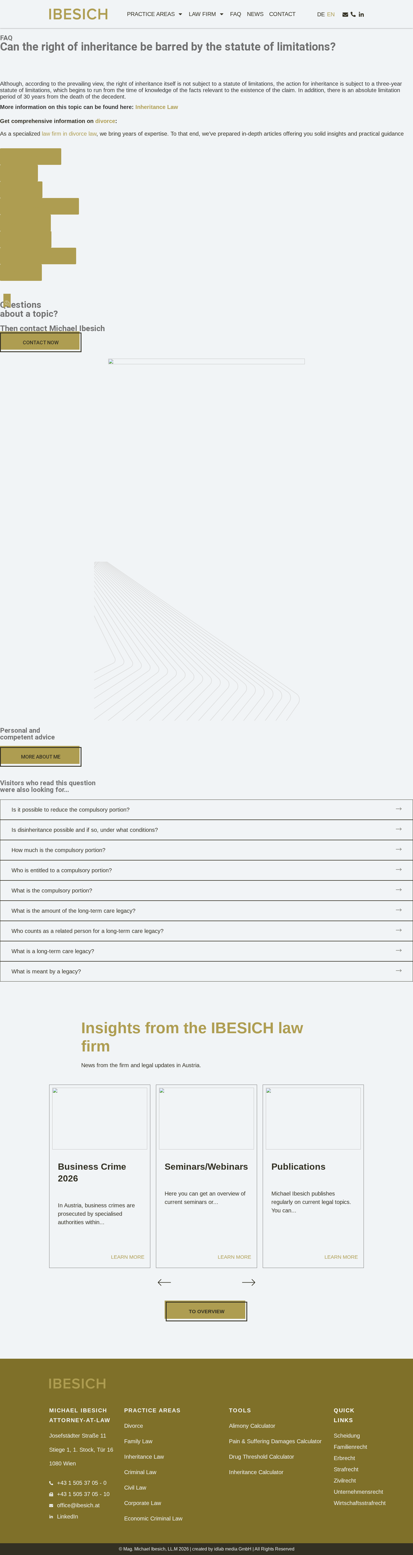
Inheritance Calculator (256, 1472)
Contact (282, 14)
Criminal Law (140, 1472)
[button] (164, 1282)
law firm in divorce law (69, 134)
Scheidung (347, 1436)
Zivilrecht (345, 1480)
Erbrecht (344, 1458)
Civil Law (135, 1488)
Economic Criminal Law (153, 1518)
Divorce (133, 1426)
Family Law (138, 1441)
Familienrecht (349, 1447)
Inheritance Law (156, 107)
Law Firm (202, 14)
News (255, 14)
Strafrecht (346, 1469)
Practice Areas (151, 14)
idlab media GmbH (232, 1549)
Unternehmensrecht (349, 1492)
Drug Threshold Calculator (261, 1457)
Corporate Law (142, 1503)
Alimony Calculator (252, 1426)
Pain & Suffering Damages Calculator (275, 1441)
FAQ (235, 14)
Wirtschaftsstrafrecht (349, 1503)
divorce (105, 121)
